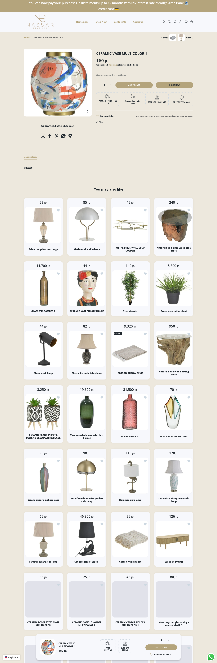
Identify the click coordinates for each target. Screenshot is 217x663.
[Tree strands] (130, 288)
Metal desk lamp (43, 372)
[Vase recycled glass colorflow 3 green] (87, 412)
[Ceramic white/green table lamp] (174, 476)
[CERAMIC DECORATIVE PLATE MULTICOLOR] (43, 599)
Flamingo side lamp (130, 499)
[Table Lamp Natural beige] (43, 225)
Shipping (113, 65)
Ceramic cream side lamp (43, 561)
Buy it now (174, 85)
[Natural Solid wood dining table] (174, 349)
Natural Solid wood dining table (174, 373)
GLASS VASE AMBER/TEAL (173, 436)
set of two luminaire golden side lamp (87, 500)
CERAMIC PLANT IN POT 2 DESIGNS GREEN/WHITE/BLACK (43, 436)
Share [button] (102, 122)
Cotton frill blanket (130, 561)
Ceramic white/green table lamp (173, 500)
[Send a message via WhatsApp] (211, 657)
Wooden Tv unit (174, 561)
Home (27, 37)
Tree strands (130, 311)
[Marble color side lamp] (87, 225)
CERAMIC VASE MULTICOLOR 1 (66, 645)
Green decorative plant (174, 311)
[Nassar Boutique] (40, 22)
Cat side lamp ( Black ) (86, 561)
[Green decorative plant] (174, 288)
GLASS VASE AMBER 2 (43, 311)
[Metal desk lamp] (43, 349)
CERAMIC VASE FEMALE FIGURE (87, 311)
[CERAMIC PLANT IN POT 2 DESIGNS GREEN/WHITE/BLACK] (43, 412)
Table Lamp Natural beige (43, 249)
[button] (11, 657)
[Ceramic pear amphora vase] (43, 476)
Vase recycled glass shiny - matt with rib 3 (174, 623)
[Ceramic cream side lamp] (43, 539)
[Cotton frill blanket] (130, 539)
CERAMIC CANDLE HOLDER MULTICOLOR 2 (87, 623)
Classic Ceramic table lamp (86, 372)
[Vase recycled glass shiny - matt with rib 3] (174, 599)
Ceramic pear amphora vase (43, 499)
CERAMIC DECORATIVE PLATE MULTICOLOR (43, 623)
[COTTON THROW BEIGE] (130, 349)
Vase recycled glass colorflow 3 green (86, 436)
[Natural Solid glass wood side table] (174, 225)
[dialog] (175, 21)
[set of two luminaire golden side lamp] (87, 476)
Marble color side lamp (87, 249)
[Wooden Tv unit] (174, 539)
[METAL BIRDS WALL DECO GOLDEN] (130, 225)
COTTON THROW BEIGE (130, 372)
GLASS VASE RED (130, 436)
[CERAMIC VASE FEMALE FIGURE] (87, 288)
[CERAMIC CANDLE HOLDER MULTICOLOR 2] (87, 599)
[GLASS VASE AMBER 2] (43, 288)
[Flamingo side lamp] (130, 476)
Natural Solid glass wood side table (174, 249)
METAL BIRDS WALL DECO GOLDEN (130, 249)
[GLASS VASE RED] (130, 412)
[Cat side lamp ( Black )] (87, 539)
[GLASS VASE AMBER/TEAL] (174, 412)
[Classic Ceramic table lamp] (87, 349)
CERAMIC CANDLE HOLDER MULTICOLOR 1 (130, 623)
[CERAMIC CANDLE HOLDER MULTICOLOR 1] (130, 599)
